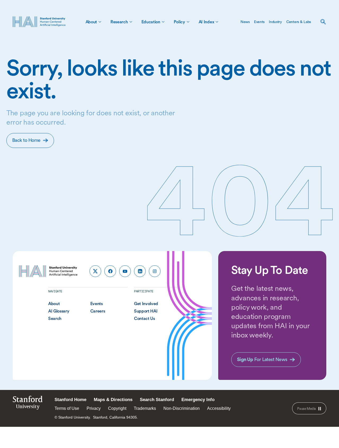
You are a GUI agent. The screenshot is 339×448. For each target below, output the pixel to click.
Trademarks (145, 408)
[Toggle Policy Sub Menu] (188, 21)
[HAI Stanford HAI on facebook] (110, 271)
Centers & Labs (298, 21)
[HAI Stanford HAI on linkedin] (140, 271)
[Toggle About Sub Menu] (100, 21)
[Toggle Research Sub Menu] (131, 21)
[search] (323, 22)
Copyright (117, 408)
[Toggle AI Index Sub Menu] (217, 21)
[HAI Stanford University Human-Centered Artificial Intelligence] (39, 21)
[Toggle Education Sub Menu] (163, 21)
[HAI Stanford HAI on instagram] (154, 271)
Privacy (94, 408)
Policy (179, 22)
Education (150, 22)
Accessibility (219, 408)
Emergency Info (198, 399)
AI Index (206, 22)
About (91, 22)
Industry (275, 21)
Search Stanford (157, 399)
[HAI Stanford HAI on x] (95, 271)
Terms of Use (67, 408)
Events (259, 21)
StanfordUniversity (28, 404)
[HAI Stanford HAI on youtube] (125, 271)
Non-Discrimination (181, 408)
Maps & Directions (113, 399)
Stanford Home (70, 399)
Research (119, 22)
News (245, 21)
